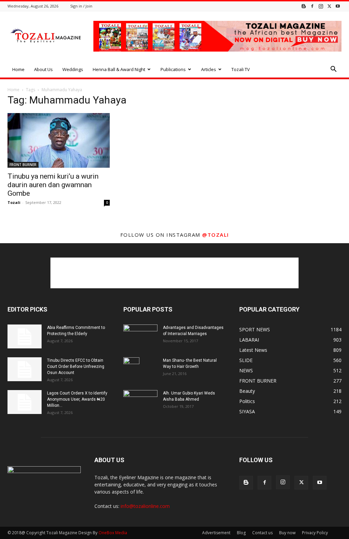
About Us (43, 69)
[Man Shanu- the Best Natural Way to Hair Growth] (131, 369)
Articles (208, 69)
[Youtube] (338, 6)
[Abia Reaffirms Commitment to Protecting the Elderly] (24, 336)
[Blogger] (303, 6)
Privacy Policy (315, 533)
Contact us (262, 533)
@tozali (215, 234)
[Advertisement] (174, 273)
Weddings (72, 69)
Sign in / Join (81, 6)
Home (18, 69)
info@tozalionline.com (145, 506)
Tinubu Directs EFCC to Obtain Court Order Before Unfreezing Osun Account (75, 366)
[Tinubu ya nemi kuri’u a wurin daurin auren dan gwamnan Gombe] (58, 140)
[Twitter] (329, 6)
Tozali (13, 202)
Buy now (287, 533)
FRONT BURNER (23, 164)
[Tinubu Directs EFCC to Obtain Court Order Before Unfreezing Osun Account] (24, 369)
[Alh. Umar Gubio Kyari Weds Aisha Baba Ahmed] (140, 401)
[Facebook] (312, 6)
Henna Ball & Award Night (119, 69)
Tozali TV (240, 69)
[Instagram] (320, 6)
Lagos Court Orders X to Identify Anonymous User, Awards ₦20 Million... (77, 399)
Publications (173, 69)
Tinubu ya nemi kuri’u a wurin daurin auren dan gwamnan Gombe (52, 184)
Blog (241, 533)
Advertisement (216, 533)
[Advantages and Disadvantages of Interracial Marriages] (140, 335)
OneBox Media (112, 533)
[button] (333, 70)
